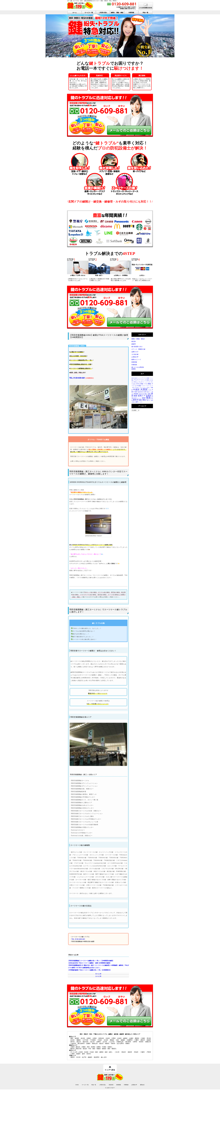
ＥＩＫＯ (140, 402)
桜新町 (136, 394)
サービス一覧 (89, 12)
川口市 (149, 390)
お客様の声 (134, 357)
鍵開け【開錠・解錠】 (138, 339)
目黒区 (149, 396)
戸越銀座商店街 (140, 391)
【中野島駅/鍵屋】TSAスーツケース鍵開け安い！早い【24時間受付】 (89, 970)
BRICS (132, 378)
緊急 (148, 397)
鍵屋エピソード (136, 359)
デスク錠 (139, 384)
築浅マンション (138, 398)
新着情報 (134, 362)
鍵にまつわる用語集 (137, 367)
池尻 (149, 394)
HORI (135, 378)
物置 (135, 396)
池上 (145, 394)
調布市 (136, 400)
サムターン (141, 382)
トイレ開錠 (147, 384)
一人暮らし (148, 387)
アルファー (137, 380)
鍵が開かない (145, 400)
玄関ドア (141, 396)
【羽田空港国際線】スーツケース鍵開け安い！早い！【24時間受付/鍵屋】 (91, 961)
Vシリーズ (139, 378)
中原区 (136, 389)
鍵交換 (133, 341)
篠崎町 (144, 398)
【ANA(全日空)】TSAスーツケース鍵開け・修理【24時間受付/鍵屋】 (89, 963)
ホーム (75, 12)
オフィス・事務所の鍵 (138, 349)
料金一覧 (145, 12)
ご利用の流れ (103, 12)
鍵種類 (133, 369)
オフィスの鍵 (145, 380)
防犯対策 (111, 1084)
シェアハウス (148, 381)
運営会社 (142, 1084)
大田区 (144, 389)
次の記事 (98, 976)
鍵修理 (133, 344)
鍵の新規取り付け (136, 346)
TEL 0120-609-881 (77, 377)
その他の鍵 (134, 354)
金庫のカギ (134, 351)
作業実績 (131, 12)
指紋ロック (149, 391)
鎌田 (137, 402)
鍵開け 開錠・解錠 (117, 12)
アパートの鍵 (145, 378)
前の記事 (98, 974)
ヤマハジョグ (142, 387)
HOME (77, 1084)
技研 (145, 391)
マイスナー (143, 385)
